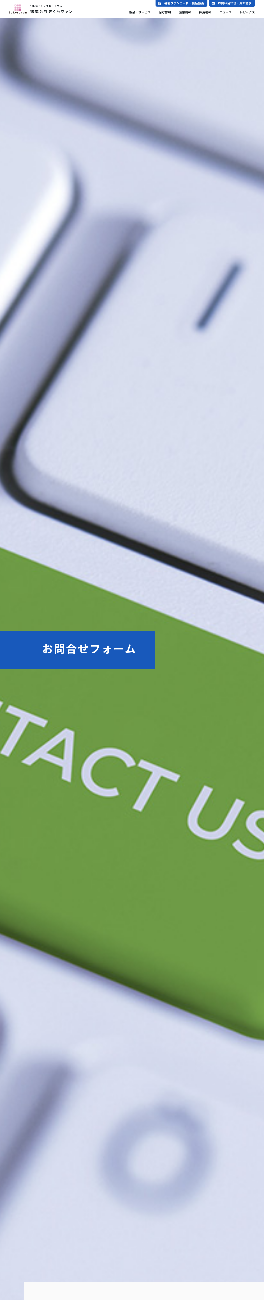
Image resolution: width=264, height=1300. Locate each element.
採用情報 (205, 12)
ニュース (225, 12)
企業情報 (185, 12)
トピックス (247, 12)
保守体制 (165, 12)
